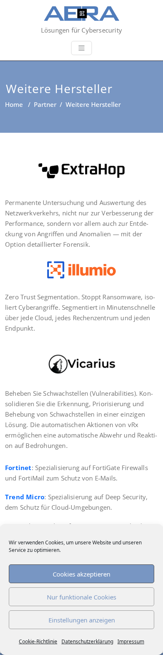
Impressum (130, 641)
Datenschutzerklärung (87, 641)
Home (14, 104)
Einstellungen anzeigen (81, 620)
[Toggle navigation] (81, 48)
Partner (45, 104)
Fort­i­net (18, 467)
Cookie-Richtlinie (38, 641)
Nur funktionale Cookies (81, 597)
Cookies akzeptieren (81, 574)
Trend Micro (24, 497)
